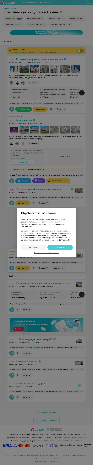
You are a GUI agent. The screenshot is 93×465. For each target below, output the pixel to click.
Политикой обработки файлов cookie (55, 240)
